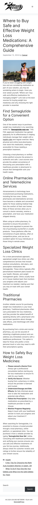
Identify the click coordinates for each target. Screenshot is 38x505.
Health (8, 460)
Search (5, 485)
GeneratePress (19, 502)
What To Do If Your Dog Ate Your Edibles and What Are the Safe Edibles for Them (18, 472)
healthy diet (7, 140)
